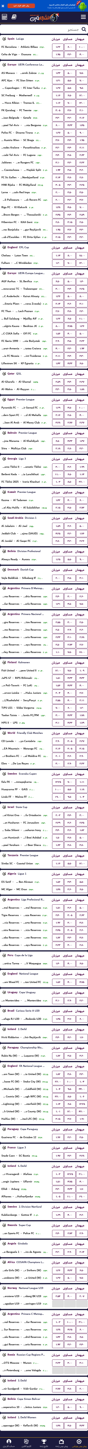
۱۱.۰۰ (82, 318)
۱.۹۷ (58, 1155)
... (58, 1303)
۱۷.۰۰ (82, 652)
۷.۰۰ (82, 80)
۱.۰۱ (58, 1111)
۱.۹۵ (58, 54)
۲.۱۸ (58, 448)
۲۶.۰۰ (82, 481)
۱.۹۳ (58, 1344)
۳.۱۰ (58, 162)
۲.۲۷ (82, 381)
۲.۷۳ (82, 507)
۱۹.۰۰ (58, 796)
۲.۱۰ (82, 110)
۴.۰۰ (82, 54)
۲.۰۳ (58, 815)
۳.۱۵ (70, 222)
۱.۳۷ (82, 441)
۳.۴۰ (70, 140)
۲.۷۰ (58, 311)
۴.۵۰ (70, 207)
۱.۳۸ (58, 207)
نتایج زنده (44, 1446)
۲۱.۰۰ (82, 1174)
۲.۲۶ (82, 541)
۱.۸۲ (82, 830)
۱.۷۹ (82, 722)
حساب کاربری (9, 1446)
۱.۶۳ (58, 845)
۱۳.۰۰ (82, 102)
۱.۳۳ (58, 73)
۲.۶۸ (82, 637)
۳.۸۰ (70, 177)
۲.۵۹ (82, 214)
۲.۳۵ (82, 822)
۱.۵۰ (58, 837)
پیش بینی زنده (62, 1446)
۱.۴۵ (82, 125)
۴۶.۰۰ (82, 1111)
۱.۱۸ (82, 789)
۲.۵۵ (58, 622)
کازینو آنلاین (26, 1446)
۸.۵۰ (70, 481)
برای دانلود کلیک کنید (21, 5)
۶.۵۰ (70, 95)
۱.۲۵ (58, 559)
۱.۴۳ (58, 363)
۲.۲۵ (82, 184)
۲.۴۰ (58, 155)
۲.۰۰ (58, 192)
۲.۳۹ (58, 822)
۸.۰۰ (70, 255)
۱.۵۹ (58, 526)
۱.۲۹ (58, 407)
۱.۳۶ (58, 296)
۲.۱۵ (58, 237)
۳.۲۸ (58, 422)
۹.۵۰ (82, 88)
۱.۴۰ (82, 281)
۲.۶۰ (82, 596)
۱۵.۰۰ (82, 255)
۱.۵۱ (58, 678)
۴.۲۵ (58, 533)
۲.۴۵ (58, 214)
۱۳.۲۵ (58, 781)
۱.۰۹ (82, 670)
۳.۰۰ (58, 288)
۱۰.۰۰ (82, 47)
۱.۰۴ (82, 796)
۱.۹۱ (82, 1118)
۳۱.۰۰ (82, 1322)
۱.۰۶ (82, 1096)
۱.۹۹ (82, 466)
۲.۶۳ (82, 155)
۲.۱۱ (82, 147)
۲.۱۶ (82, 117)
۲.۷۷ (70, 422)
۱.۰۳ (58, 481)
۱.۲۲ (58, 47)
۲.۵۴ (58, 1296)
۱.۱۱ (82, 781)
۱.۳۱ (58, 80)
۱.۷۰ (82, 1037)
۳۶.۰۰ (58, 1096)
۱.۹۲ (58, 922)
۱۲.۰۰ (82, 95)
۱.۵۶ (58, 333)
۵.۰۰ (70, 73)
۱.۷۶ (82, 533)
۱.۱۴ (58, 255)
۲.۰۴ (58, 692)
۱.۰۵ (58, 1196)
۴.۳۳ (70, 125)
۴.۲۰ (70, 1037)
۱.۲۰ (58, 263)
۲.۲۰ (82, 1000)
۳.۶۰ (82, 170)
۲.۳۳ (58, 637)
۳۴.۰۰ (82, 1089)
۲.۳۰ (82, 311)
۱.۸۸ (82, 389)
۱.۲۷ (58, 88)
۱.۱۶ (58, 95)
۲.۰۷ (82, 1296)
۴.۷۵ (70, 326)
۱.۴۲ (58, 500)
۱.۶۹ (58, 1214)
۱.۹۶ (58, 1137)
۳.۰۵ (58, 110)
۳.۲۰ (70, 117)
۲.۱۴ (58, 177)
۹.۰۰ (82, 132)
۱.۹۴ (58, 170)
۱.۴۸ (58, 889)
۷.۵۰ (82, 73)
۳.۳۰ (70, 54)
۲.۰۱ (58, 756)
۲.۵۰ (82, 222)
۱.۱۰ (58, 652)
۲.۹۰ (58, 341)
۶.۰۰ (70, 47)
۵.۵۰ (70, 80)
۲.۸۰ (82, 177)
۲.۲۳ (82, 162)
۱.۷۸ (82, 715)
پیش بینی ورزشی (79, 1446)
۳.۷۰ (70, 110)
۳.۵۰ (70, 155)
